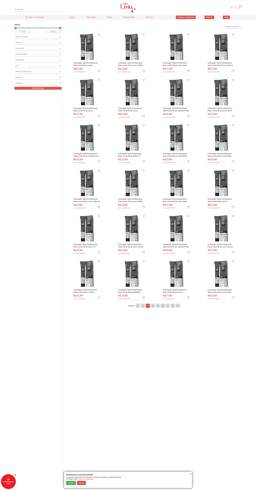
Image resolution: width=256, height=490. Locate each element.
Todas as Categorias (36, 17)
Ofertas (209, 17)
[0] (239, 7)
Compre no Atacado (186, 17)
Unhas (109, 17)
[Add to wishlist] (99, 34)
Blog (226, 17)
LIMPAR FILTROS (38, 88)
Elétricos (149, 17)
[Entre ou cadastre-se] (231, 7)
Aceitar (71, 483)
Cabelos (71, 17)
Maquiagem (91, 17)
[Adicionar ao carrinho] (99, 71)
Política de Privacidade (85, 479)
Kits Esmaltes (128, 17)
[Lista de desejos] (235, 7)
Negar (81, 483)
